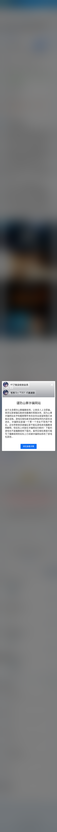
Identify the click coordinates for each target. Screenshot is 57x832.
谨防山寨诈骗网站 (28, 403)
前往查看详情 (28, 446)
